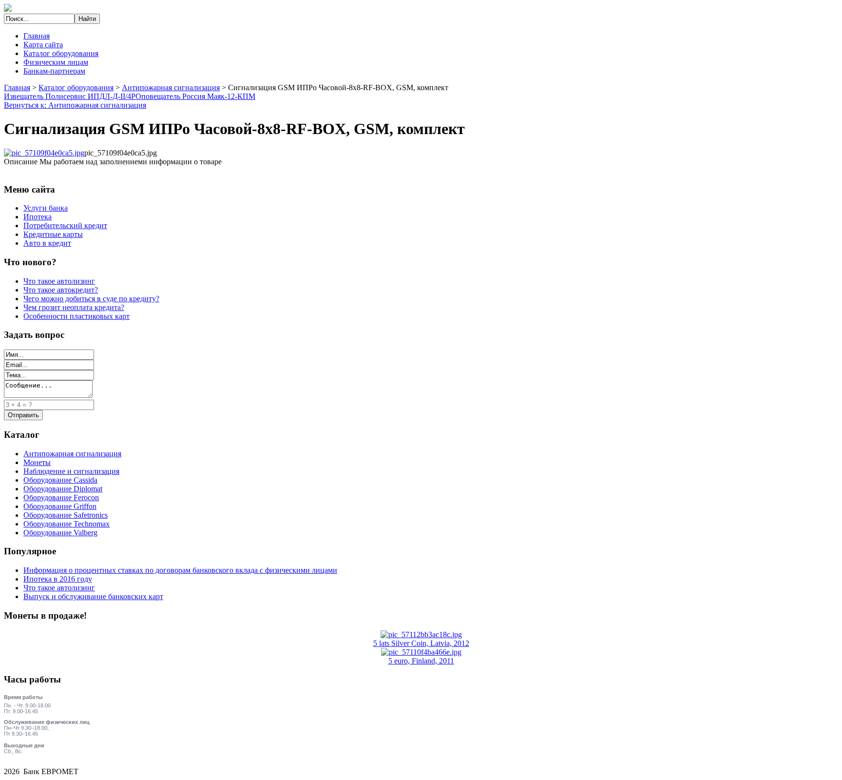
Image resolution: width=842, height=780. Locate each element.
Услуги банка (45, 208)
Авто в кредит (47, 243)
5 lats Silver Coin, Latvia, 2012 (421, 643)
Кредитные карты (53, 234)
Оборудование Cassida (60, 480)
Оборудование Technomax (66, 524)
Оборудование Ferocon (61, 497)
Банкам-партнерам (54, 71)
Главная (36, 36)
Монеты (37, 462)
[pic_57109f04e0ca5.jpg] (44, 153)
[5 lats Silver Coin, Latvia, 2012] (421, 634)
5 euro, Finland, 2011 (421, 661)
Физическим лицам (55, 62)
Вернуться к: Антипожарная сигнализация (75, 105)
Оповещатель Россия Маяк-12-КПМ (195, 96)
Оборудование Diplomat (62, 489)
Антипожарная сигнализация (171, 87)
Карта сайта (43, 44)
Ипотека (37, 217)
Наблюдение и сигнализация (71, 471)
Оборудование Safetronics (65, 515)
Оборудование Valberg (60, 532)
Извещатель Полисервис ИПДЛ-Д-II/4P (69, 96)
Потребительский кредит (65, 225)
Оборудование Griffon (59, 506)
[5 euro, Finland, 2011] (421, 652)
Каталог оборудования (60, 53)
